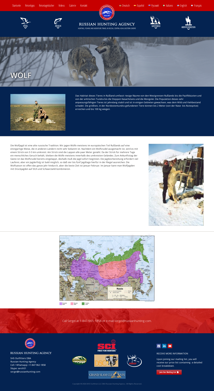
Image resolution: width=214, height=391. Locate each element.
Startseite (16, 5)
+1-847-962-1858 (37, 364)
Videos (62, 5)
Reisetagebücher (46, 5)
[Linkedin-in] (164, 346)
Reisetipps (30, 5)
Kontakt (83, 5)
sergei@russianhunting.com (25, 371)
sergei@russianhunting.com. (133, 321)
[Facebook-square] (159, 346)
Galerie (72, 5)
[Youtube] (170, 346)
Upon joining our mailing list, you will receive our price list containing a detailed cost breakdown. (179, 362)
